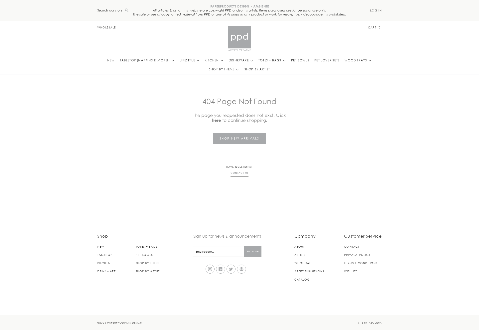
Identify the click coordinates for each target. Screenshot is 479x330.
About (299, 246)
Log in (376, 10)
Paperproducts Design (124, 322)
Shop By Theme (222, 69)
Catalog (302, 279)
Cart (375, 27)
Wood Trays (356, 60)
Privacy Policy (357, 255)
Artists (300, 255)
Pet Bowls (300, 60)
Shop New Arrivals (239, 138)
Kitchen (212, 60)
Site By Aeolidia (370, 322)
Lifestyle (188, 60)
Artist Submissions (309, 271)
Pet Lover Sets (327, 60)
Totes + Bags (270, 60)
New (111, 60)
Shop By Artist (257, 69)
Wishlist (350, 271)
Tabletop (105, 255)
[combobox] (111, 10)
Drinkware (239, 60)
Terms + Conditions (360, 263)
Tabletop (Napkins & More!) (145, 60)
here (216, 120)
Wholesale (106, 27)
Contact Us (240, 172)
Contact (351, 246)
